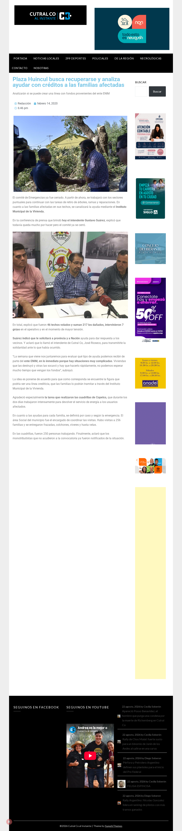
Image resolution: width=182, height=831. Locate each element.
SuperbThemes (113, 825)
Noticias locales (46, 58)
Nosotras (41, 68)
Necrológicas (151, 58)
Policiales (100, 58)
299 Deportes (75, 58)
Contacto (19, 68)
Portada (20, 58)
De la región (124, 58)
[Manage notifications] (9, 822)
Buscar (140, 82)
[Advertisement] (150, 583)
